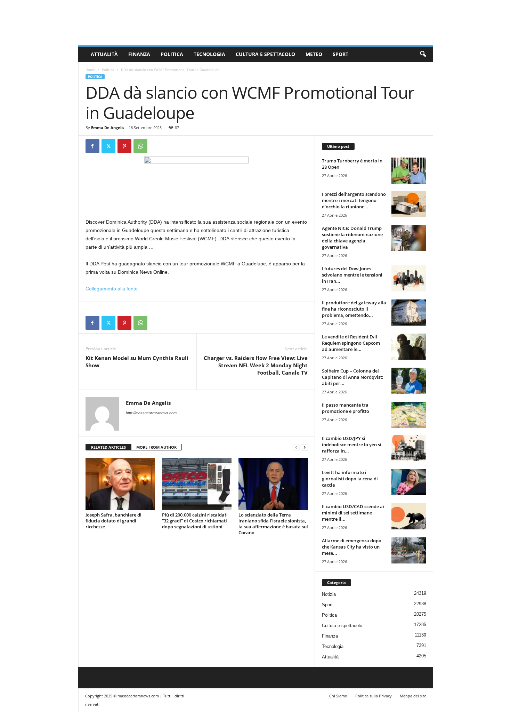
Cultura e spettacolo (265, 54)
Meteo (314, 54)
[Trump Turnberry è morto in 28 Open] (408, 171)
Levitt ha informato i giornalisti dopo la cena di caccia (350, 478)
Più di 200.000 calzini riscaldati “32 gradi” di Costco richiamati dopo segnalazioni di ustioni (195, 521)
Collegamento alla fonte (112, 288)
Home (90, 69)
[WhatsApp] (140, 146)
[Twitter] (108, 146)
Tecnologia (209, 54)
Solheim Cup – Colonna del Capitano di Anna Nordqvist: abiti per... (352, 377)
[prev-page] (296, 447)
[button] (422, 54)
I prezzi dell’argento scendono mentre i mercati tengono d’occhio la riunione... (354, 200)
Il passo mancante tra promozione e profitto (345, 408)
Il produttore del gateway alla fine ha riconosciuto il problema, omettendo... (354, 308)
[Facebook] (92, 146)
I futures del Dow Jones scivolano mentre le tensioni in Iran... (352, 274)
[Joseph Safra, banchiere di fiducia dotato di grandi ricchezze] (120, 484)
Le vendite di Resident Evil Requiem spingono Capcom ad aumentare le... (351, 343)
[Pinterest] (124, 146)
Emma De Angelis (107, 127)
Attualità (104, 54)
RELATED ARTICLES (108, 447)
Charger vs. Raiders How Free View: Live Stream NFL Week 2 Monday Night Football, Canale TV (256, 365)
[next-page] (304, 447)
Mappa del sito (413, 695)
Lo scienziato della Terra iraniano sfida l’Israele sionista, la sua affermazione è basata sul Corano (273, 524)
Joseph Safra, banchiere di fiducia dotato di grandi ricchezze (113, 521)
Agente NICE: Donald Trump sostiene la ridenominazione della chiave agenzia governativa (352, 237)
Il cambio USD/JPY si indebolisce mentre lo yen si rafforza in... (351, 444)
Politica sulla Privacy (373, 695)
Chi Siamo (338, 695)
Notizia (329, 594)
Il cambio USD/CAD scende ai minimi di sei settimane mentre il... (353, 512)
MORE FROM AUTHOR (156, 447)
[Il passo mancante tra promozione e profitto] (408, 415)
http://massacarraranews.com (151, 413)
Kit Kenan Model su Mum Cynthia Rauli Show (137, 361)
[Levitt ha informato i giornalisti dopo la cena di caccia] (408, 482)
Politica (172, 54)
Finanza (139, 54)
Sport (340, 54)
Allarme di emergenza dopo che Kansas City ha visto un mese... (351, 546)
